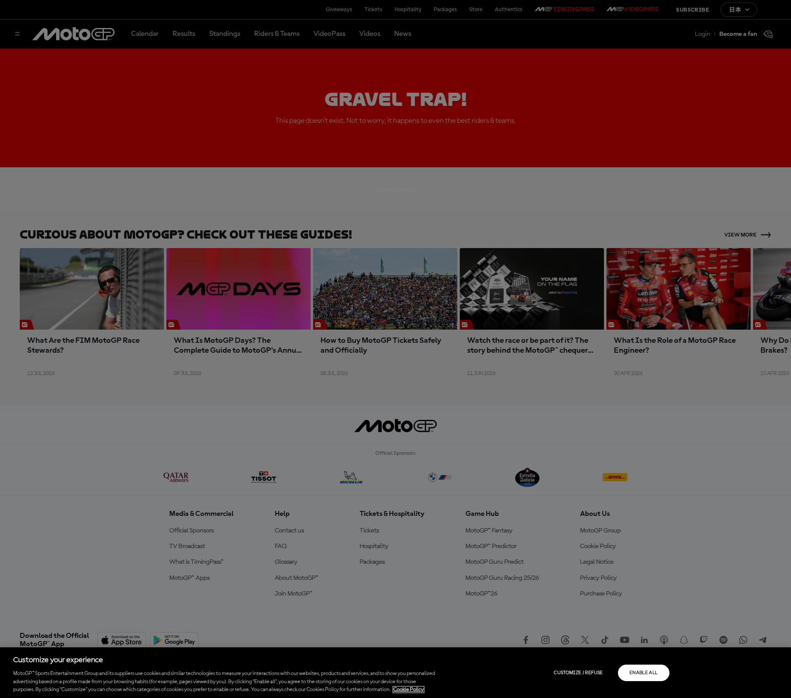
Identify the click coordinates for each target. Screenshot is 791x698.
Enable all (644, 672)
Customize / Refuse (578, 672)
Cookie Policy (408, 689)
